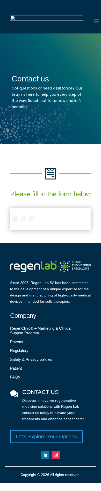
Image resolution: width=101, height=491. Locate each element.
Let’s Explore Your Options (46, 436)
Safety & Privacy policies (31, 359)
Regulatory (19, 350)
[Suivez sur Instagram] (56, 455)
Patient (16, 368)
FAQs (15, 377)
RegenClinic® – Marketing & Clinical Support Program (40, 330)
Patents (16, 342)
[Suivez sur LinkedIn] (45, 455)
